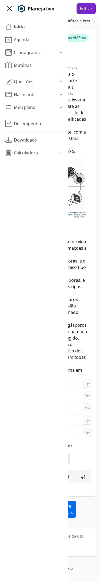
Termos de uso (70, 536)
